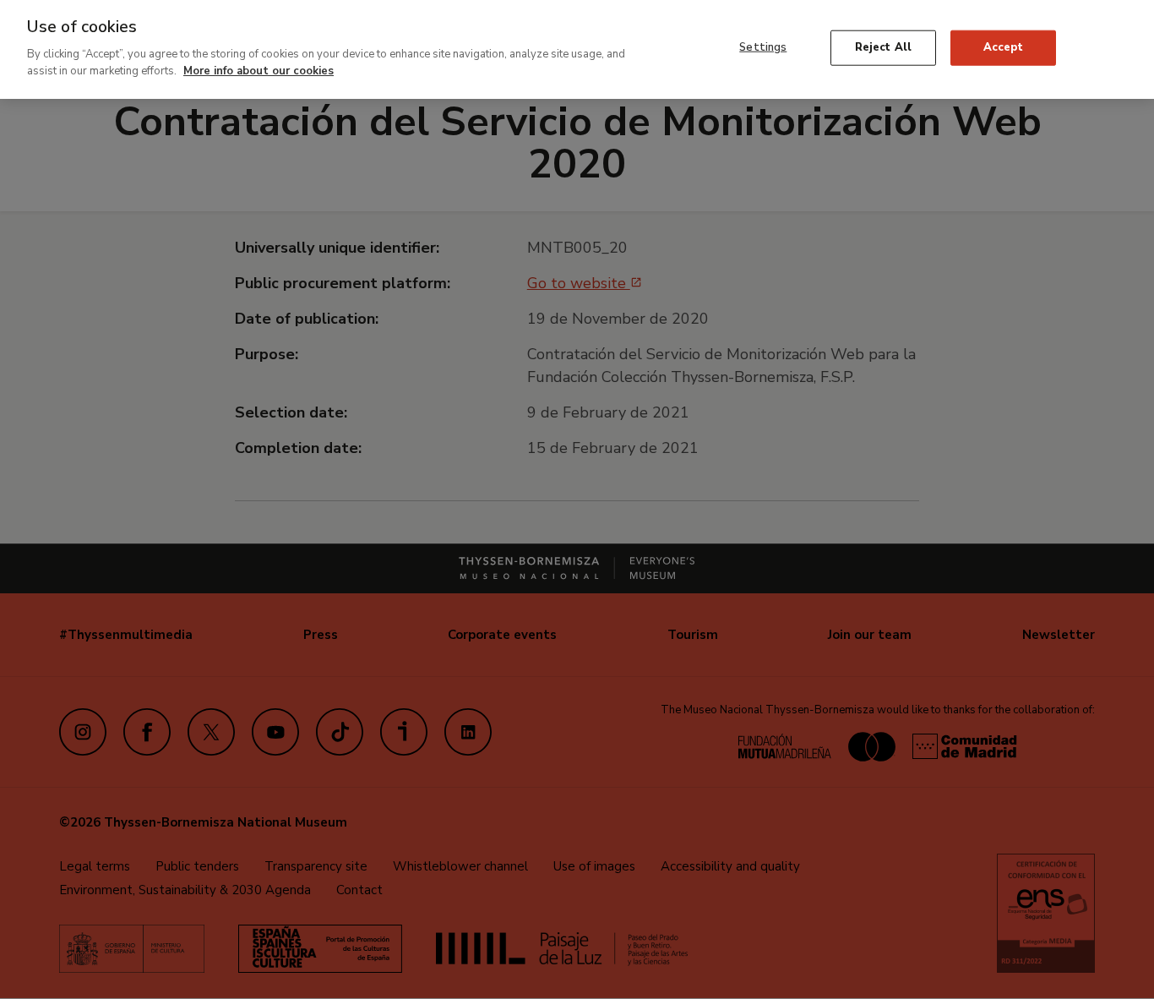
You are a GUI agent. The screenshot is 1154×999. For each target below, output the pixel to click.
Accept (1003, 47)
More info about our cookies (258, 70)
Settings (763, 47)
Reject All (883, 47)
